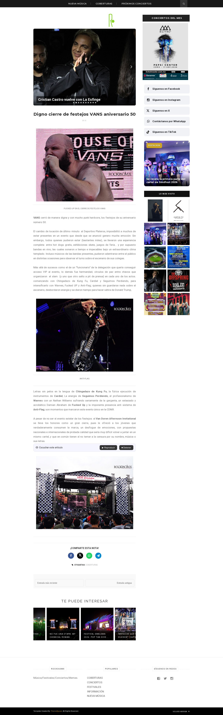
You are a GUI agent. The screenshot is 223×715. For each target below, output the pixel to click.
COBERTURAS (104, 3)
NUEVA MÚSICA (77, 3)
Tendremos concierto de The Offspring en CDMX (178, 309)
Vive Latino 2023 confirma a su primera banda (178, 239)
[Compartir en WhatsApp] (89, 556)
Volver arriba (180, 712)
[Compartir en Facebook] (71, 556)
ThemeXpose (56, 711)
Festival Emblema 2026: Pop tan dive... (83, 635)
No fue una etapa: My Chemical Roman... (50, 635)
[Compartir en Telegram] (98, 556)
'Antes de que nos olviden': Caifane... (117, 635)
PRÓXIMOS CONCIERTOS (137, 3)
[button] (73, 102)
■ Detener (126, 447)
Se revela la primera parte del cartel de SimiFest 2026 (153, 262)
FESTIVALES (94, 686)
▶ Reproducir (108, 447)
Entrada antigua (124, 583)
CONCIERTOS (94, 682)
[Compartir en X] (80, 556)
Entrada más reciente (47, 583)
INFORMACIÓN (95, 691)
